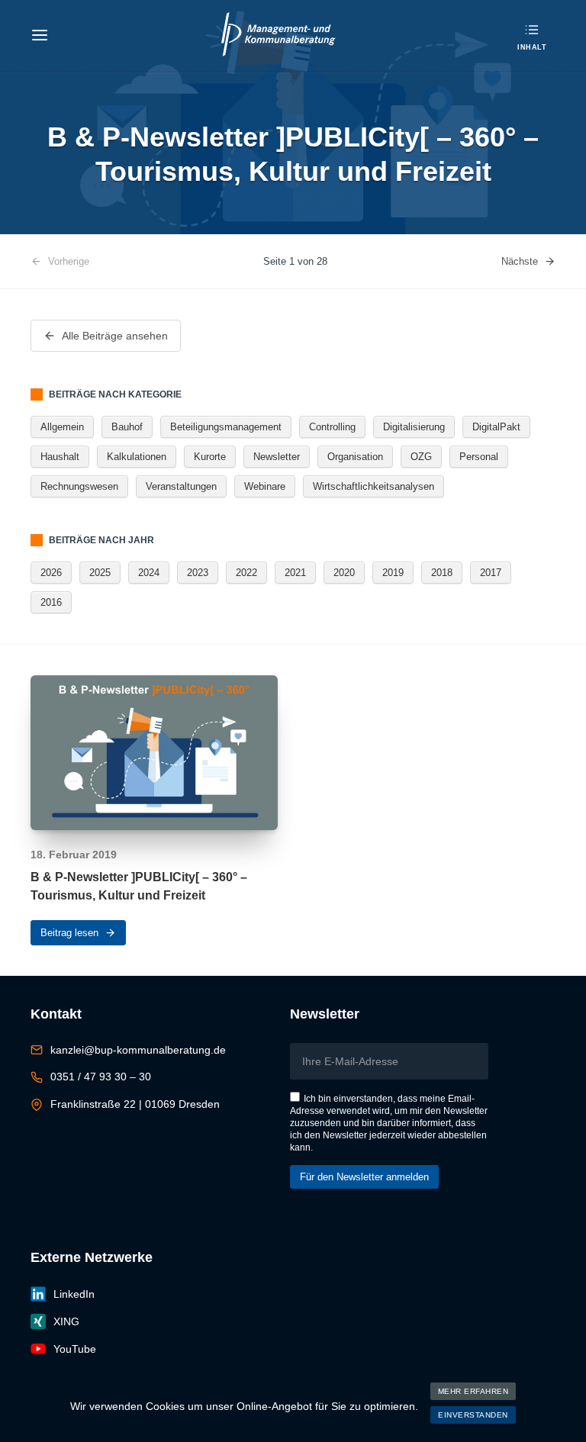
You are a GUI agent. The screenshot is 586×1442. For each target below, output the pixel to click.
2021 (295, 572)
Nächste (519, 261)
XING (66, 1321)
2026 (51, 572)
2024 (148, 572)
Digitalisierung (414, 427)
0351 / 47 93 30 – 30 (100, 1076)
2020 (344, 572)
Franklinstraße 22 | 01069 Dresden (135, 1104)
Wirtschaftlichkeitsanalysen (373, 486)
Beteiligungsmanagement (226, 427)
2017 (490, 572)
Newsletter (276, 456)
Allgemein (62, 427)
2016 (51, 602)
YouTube (74, 1349)
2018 (441, 572)
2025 (100, 572)
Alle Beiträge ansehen (115, 336)
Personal (478, 456)
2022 (246, 572)
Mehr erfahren (473, 1391)
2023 (197, 572)
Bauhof (127, 427)
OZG (421, 456)
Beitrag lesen (69, 932)
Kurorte (210, 456)
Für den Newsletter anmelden (364, 1177)
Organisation (355, 456)
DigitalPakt (496, 427)
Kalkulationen (136, 456)
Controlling (332, 427)
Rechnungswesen (79, 486)
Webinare (264, 486)
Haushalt (59, 456)
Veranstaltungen (181, 486)
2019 (393, 572)
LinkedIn (74, 1294)
